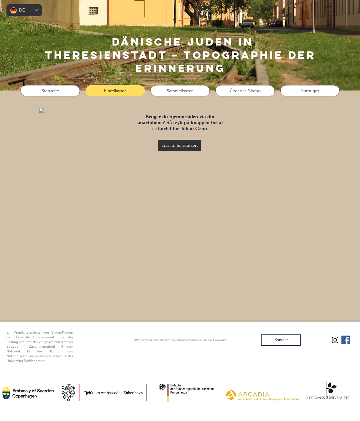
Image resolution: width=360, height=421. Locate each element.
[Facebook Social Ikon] (345, 340)
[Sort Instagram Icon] (335, 340)
